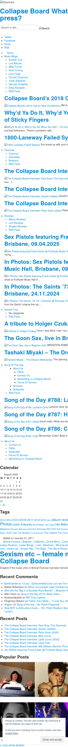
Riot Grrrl (51, 529)
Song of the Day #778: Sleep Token (40, 594)
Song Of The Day (14, 365)
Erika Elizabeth (17, 87)
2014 (9, 520)
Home (10, 52)
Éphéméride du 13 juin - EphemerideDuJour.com (31, 583)
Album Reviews (17, 219)
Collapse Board (25, 11)
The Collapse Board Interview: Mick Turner (27, 636)
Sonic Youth (6, 532)
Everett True (15, 59)
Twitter (8, 37)
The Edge (40, 548)
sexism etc (12, 548)
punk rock (31, 528)
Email (7, 44)
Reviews (9, 216)
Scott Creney (16, 70)
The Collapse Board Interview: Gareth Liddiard (30, 629)
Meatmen (48, 545)
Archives (17, 386)
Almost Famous (11, 541)
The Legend (50, 532)
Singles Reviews (18, 226)
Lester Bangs (26, 545)
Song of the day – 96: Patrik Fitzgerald (38, 604)
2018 (37, 520)
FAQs (20, 372)
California (39, 541)
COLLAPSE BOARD (12, 745)
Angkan (8, 604)
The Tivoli (63, 532)
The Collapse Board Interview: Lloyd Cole (27, 643)
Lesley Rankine (8, 545)
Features (9, 150)
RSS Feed (14, 91)
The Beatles (24, 532)
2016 (23, 519)
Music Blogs (11, 56)
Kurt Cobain (38, 524)
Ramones (41, 528)
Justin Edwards (17, 80)
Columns (13, 153)
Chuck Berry (53, 541)
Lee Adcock (15, 63)
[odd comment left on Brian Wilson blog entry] (17, 679)
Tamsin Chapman (18, 77)
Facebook (9, 40)
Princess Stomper (18, 529)
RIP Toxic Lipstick (35, 597)
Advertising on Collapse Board (34, 379)
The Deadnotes (36, 532)
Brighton (27, 541)
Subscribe (18, 389)
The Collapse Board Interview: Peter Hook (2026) (31, 632)
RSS (6, 47)
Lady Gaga (49, 524)
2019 (43, 520)
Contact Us (23, 375)
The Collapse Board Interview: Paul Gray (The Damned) (35, 625)
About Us (18, 368)
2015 (16, 520)
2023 (49, 520)
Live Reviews (16, 223)
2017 (30, 520)
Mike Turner (15, 66)
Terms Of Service (27, 382)
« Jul (2, 504)
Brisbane (13, 160)
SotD (14, 532)
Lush (38, 545)
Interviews (14, 157)
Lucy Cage (15, 73)
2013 (3, 520)
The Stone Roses (57, 548)
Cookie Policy (11, 733)
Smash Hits (27, 548)
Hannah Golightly (18, 84)
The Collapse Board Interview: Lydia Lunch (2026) (32, 639)
